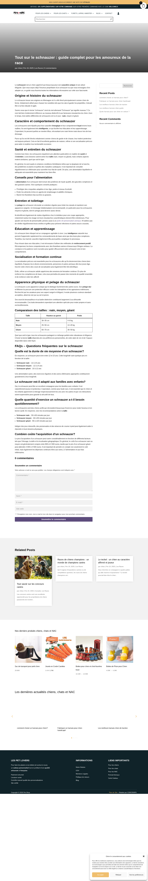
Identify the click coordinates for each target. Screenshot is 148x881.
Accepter (100, 875)
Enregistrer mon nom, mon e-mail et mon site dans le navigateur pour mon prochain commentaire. (51, 514)
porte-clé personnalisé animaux (69, 221)
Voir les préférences (136, 875)
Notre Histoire (80, 767)
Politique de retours (82, 777)
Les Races (39, 68)
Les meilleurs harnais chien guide (111, 108)
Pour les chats (60, 13)
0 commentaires (50, 68)
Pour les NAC (112, 771)
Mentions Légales (82, 774)
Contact (108, 13)
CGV (77, 770)
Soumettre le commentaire (53, 519)
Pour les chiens (42, 13)
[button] (144, 856)
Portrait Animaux (114, 775)
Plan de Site (113, 792)
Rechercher (128, 86)
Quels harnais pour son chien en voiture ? (114, 111)
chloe (20, 68)
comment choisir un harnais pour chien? (113, 97)
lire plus (20, 602)
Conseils (38, 591)
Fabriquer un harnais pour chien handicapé (114, 101)
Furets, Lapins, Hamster (81, 13)
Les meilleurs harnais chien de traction (113, 104)
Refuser (118, 875)
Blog (98, 13)
